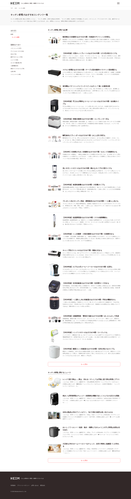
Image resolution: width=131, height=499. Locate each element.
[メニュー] (118, 3)
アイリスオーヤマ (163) (17, 51)
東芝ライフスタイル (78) (17, 68)
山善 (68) (13, 71)
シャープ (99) (14, 60)
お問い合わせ (34, 485)
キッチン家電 (15, 37)
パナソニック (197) (16, 48)
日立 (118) (13, 54)
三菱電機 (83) (14, 66)
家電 (12, 34)
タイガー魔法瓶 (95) (16, 63)
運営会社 (42, 485)
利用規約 (13, 485)
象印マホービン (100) (17, 57)
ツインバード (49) (16, 74)
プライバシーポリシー (23, 485)
